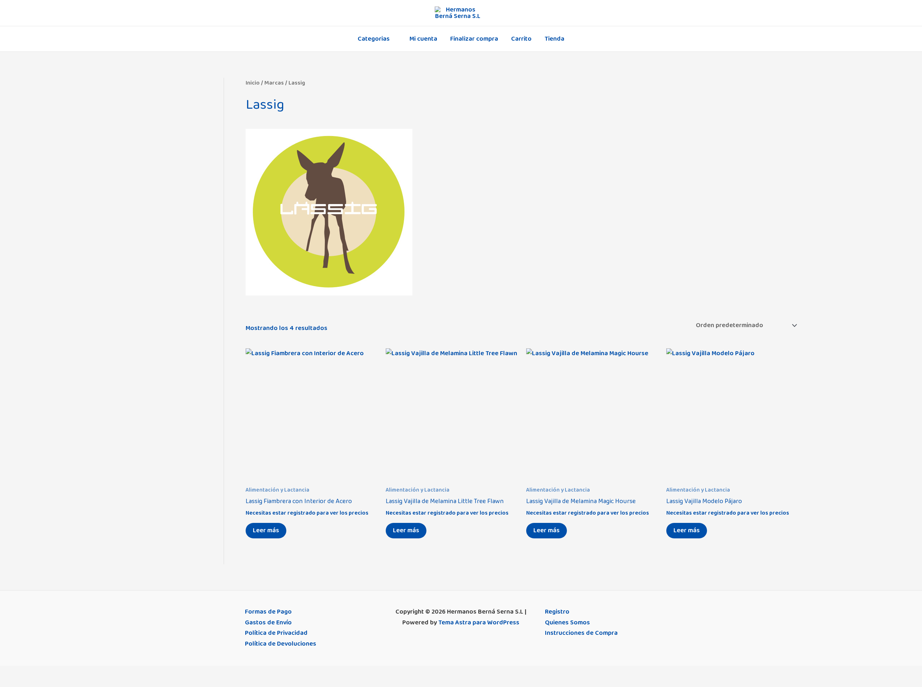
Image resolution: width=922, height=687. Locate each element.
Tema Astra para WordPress (478, 623)
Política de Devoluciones (280, 644)
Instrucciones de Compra (581, 633)
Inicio (253, 82)
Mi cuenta (423, 39)
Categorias (374, 39)
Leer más (266, 530)
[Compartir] (39, 672)
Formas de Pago (268, 612)
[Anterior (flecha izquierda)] (7, 683)
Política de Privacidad (276, 633)
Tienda (554, 39)
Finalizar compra (474, 39)
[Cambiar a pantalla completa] (23, 672)
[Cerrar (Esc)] (55, 672)
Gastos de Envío (268, 623)
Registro (557, 612)
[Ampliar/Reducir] (7, 672)
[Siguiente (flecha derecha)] (23, 683)
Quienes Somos (567, 623)
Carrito (521, 39)
